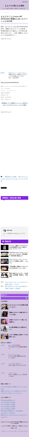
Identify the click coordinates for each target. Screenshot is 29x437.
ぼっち (24, 176)
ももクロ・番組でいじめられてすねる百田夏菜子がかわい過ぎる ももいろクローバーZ (18, 247)
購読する (4, 295)
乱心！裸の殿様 (13, 345)
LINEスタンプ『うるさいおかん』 (18, 73)
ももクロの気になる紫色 (14, 6)
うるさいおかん (13, 373)
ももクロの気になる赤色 (8, 402)
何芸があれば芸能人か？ (8, 400)
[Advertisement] (14, 56)
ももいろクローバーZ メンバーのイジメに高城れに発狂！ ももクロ (18, 261)
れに (16, 179)
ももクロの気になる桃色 (8, 406)
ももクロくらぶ (10, 179)
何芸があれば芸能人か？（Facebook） (12, 411)
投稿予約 (7, 176)
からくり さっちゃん (14, 354)
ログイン (17, 233)
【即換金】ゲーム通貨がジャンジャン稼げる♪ (14, 103)
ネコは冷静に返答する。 (15, 363)
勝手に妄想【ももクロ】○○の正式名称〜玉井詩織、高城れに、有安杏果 (18, 275)
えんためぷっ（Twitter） (8, 413)
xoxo (19, 176)
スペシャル (22, 179)
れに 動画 (13, 176)
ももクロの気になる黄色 (8, 404)
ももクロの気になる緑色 (8, 408)
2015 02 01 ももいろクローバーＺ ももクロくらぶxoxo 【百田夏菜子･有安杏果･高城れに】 (18, 254)
